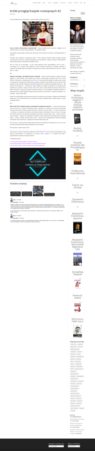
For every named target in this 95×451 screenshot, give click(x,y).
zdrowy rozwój (74, 408)
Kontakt (76, 2)
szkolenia (73, 400)
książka (73, 359)
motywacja (78, 364)
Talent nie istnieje (77, 186)
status (73, 398)
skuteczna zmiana (75, 393)
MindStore (35, 80)
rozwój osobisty (75, 388)
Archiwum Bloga (37, 2)
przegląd (73, 376)
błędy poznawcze (75, 349)
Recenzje (73, 383)
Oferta (49, 2)
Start (81, 2)
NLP (72, 368)
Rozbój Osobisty (77, 129)
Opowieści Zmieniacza (77, 200)
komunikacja (80, 356)
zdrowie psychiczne (75, 405)
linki (72, 361)
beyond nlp (74, 346)
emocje (79, 351)
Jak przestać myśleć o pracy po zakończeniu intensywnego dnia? (28, 145)
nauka (73, 366)
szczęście (78, 398)
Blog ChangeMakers (76, 416)
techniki (79, 400)
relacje (79, 383)
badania (80, 344)
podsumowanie (74, 373)
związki (81, 408)
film (78, 354)
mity (72, 364)
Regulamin (55, 2)
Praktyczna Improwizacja (77, 172)
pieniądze (73, 371)
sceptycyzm (74, 391)
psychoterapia (74, 378)
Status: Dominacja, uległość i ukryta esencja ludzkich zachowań (77, 102)
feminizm (73, 354)
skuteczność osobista (76, 396)
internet (73, 356)
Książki (79, 359)
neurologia (79, 366)
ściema (73, 410)
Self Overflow (46, 132)
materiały (78, 361)
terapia (73, 403)
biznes (80, 346)
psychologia (80, 376)
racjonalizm (74, 381)
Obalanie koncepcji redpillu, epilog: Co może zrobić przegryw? (77, 431)
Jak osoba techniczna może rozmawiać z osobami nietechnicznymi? (28, 143)
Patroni (70, 2)
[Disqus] (38, 214)
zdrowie (79, 403)
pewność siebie (79, 368)
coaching (73, 351)
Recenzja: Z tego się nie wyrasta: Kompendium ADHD (76, 425)
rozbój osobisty (75, 386)
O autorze (62, 2)
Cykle (43, 2)
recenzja (80, 381)
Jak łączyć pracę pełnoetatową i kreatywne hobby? (24, 141)
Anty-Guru (73, 344)
